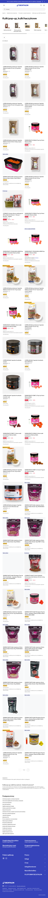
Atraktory (27, 30)
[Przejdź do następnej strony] (28, 769)
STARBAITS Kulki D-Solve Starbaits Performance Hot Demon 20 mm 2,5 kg (35, 576)
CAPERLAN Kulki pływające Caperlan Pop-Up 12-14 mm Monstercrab (12, 505)
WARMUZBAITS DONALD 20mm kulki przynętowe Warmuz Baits (34, 434)
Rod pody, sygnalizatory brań (9, 824)
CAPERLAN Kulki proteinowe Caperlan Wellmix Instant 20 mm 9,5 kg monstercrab (34, 68)
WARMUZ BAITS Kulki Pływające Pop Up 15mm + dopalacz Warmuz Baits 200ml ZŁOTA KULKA (35, 754)
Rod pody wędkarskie (7, 822)
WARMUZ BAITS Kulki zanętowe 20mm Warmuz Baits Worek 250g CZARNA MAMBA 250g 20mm (12, 719)
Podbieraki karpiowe (7, 828)
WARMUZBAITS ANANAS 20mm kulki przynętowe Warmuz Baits (12, 325)
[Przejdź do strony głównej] (22, 5)
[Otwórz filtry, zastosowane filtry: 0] (4, 37)
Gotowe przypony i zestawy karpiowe (10, 798)
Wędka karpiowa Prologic (8, 806)
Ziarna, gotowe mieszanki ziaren (17, 31)
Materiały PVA (5, 817)
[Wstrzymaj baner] (43, 2)
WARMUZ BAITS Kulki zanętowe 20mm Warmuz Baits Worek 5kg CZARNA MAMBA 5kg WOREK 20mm (34, 649)
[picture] (13, 54)
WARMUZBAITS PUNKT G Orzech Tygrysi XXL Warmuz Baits (35, 470)
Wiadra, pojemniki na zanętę (8, 808)
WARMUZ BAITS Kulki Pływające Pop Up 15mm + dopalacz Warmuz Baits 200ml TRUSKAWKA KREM (35, 613)
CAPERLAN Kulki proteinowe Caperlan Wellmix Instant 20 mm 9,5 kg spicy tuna (12, 68)
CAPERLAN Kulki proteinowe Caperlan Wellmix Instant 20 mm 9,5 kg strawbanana (34, 178)
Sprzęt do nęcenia (6, 809)
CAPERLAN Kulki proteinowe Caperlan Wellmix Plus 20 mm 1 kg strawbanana (12, 612)
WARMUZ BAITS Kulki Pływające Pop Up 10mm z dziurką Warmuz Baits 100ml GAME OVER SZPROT (35, 719)
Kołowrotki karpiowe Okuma (8, 826)
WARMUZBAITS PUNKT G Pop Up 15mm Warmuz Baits (34, 396)
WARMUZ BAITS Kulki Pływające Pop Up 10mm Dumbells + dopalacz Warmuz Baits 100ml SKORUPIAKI (13, 577)
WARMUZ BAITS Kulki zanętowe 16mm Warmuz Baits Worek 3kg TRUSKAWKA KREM (34, 506)
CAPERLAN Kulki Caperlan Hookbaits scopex (12, 361)
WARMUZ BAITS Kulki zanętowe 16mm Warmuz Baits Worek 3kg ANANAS (12, 683)
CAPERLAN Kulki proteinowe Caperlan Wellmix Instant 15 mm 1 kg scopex (12, 470)
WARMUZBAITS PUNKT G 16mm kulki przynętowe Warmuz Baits (12, 434)
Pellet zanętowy (37, 30)
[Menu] (4, 5)
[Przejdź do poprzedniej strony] (19, 769)
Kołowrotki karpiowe (7, 829)
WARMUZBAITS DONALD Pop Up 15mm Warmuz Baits (34, 141)
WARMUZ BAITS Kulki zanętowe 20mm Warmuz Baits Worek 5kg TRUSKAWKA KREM (13, 649)
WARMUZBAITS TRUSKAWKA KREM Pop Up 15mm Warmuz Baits (35, 252)
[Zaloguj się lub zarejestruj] (41, 5)
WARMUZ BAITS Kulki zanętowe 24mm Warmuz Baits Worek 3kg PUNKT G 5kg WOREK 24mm (34, 542)
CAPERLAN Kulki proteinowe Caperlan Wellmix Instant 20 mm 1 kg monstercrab (12, 754)
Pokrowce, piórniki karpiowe (8, 813)
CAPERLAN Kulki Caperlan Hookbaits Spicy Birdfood (34, 361)
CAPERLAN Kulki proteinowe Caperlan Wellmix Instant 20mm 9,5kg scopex (12, 141)
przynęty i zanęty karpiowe (28, 786)
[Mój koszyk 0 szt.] (44, 5)
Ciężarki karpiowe (6, 815)
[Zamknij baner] (45, 2)
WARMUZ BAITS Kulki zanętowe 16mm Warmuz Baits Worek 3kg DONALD (12, 541)
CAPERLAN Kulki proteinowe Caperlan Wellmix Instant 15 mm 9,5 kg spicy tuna (13, 104)
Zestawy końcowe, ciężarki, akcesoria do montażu (13, 811)
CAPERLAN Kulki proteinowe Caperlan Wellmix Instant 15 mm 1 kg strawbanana (34, 326)
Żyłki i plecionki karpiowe (8, 833)
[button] (34, 148)
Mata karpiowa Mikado (7, 820)
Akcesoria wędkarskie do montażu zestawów (12, 800)
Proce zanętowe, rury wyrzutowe (9, 819)
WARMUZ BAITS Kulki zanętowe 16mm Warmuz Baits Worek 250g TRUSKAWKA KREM (35, 684)
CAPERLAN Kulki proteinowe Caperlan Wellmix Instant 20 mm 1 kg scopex (12, 289)
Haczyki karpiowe (6, 804)
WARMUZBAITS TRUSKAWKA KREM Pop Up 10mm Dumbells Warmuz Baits (13, 252)
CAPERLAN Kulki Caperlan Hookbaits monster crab (12, 396)
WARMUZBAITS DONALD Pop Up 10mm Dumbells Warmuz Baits (34, 214)
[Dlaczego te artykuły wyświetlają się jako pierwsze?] (3, 41)
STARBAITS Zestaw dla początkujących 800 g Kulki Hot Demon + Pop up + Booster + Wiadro (13, 215)
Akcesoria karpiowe (7, 802)
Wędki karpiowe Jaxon (7, 831)
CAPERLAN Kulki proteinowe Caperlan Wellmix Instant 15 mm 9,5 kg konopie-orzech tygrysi (34, 105)
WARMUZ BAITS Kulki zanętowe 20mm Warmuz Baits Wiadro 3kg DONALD (12, 177)
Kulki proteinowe (7, 30)
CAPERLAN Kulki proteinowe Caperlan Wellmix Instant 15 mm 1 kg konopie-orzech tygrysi (34, 290)
